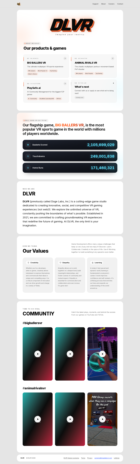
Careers (111, 4)
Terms (83, 458)
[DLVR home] (19, 4)
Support (95, 4)
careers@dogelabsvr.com (103, 458)
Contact (120, 4)
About (103, 4)
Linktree (116, 458)
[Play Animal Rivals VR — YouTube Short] (102, 419)
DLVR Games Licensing (71, 458)
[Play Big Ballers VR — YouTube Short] (102, 354)
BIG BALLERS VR (69, 125)
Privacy (89, 458)
